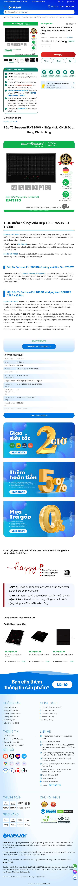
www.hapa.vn (53, 781)
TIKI (9, 95)
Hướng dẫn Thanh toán (11, 710)
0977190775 (22, 109)
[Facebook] (10, 769)
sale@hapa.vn (51, 778)
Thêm (46, 61)
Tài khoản (72, 1)
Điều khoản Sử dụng (48, 720)
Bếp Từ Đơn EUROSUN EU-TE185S (13, 655)
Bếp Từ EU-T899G (10, 254)
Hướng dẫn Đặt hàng (11, 707)
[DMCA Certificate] (65, 811)
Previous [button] (5, 638)
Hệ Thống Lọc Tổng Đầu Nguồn (22, 845)
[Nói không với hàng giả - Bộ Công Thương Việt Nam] (53, 804)
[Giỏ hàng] (59, 1)
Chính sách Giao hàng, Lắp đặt (51, 707)
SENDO (22, 95)
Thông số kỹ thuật (13, 354)
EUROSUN (70, 37)
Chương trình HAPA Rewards (13, 739)
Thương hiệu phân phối (11, 742)
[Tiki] (24, 756)
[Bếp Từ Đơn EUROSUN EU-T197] (39, 638)
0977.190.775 (67, 6)
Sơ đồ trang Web (9, 720)
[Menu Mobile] (4, 6)
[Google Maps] (4, 762)
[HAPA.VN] (15, 6)
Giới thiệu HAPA (9, 736)
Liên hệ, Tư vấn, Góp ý (11, 723)
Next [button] (73, 638)
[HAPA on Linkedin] (23, 762)
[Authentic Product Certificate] (44, 804)
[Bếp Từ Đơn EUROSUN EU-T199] (63, 638)
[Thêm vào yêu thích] (75, 24)
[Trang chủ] (4, 17)
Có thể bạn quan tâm (14, 624)
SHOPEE (33, 93)
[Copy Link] (67, 24)
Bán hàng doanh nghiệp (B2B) (14, 745)
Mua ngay (58, 55)
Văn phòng (57, 869)
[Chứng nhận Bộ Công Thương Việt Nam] (48, 811)
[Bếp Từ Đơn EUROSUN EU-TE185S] (15, 638)
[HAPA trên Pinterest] (16, 762)
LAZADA (15, 95)
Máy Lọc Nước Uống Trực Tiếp (52, 843)
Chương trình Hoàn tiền (11, 717)
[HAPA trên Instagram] (10, 762)
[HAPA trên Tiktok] (23, 769)
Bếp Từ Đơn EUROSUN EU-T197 (39, 655)
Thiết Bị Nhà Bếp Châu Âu (43, 845)
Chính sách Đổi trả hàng (49, 713)
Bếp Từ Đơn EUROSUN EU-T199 (63, 655)
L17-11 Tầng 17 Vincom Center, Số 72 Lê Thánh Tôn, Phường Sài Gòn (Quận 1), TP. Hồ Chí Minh (58, 747)
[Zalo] (4, 769)
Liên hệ (62, 685)
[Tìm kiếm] (5, 12)
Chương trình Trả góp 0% (12, 713)
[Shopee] (5, 756)
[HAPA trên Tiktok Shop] (11, 756)
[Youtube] (16, 769)
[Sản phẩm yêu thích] (63, 1)
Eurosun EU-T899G (11, 234)
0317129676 (55, 741)
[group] (20, 39)
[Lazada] (17, 756)
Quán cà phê (24, 872)
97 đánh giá (44, 37)
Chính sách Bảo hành (48, 710)
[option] (15, 646)
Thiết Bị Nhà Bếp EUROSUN (18, 91)
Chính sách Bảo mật (47, 717)
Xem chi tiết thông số (39, 415)
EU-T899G (22, 244)
